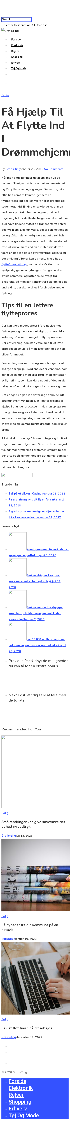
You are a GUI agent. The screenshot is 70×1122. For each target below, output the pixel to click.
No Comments (53, 169)
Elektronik (17, 45)
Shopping (17, 56)
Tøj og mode (18, 68)
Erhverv (15, 62)
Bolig (5, 95)
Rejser (15, 51)
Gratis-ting (13, 169)
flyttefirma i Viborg (14, 264)
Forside (16, 39)
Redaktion (8, 938)
